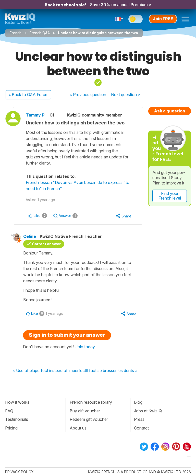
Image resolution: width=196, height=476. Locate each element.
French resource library (91, 402)
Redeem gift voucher (89, 419)
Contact (141, 428)
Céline (29, 236)
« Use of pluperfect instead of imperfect (49, 370)
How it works (17, 402)
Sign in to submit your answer (67, 335)
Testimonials (16, 419)
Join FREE (163, 18)
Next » (125, 94)
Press (139, 419)
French (15, 33)
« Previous (88, 94)
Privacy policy (19, 472)
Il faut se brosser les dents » (111, 370)
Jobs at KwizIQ (148, 410)
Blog (138, 402)
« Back (28, 94)
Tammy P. (36, 115)
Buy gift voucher (85, 410)
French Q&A (40, 33)
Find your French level (169, 196)
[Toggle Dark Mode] (135, 19)
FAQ (9, 410)
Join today (85, 346)
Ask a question (169, 110)
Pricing (11, 428)
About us (78, 428)
